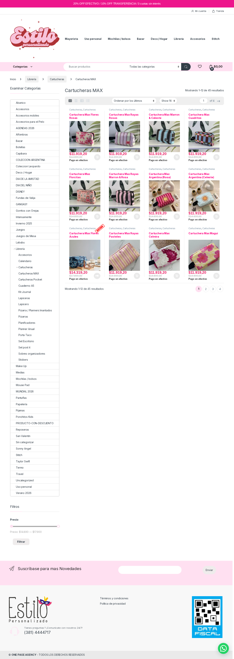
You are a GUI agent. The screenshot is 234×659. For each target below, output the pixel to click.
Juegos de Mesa (26, 236)
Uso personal (92, 38)
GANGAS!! (21, 204)
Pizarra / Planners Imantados (35, 310)
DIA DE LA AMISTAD (27, 178)
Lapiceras (24, 298)
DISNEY (20, 191)
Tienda (220, 10)
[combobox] (95, 66)
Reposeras (22, 429)
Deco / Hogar (159, 38)
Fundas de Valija (25, 197)
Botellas (20, 147)
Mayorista (71, 38)
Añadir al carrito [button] (96, 157)
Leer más (97, 276)
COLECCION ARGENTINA (30, 159)
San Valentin (23, 436)
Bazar (140, 38)
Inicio (13, 79)
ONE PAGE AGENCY (24, 654)
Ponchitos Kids (24, 416)
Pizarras (23, 316)
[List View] (88, 100)
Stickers (23, 359)
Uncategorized (25, 480)
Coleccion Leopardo (28, 166)
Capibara (21, 153)
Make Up (21, 366)
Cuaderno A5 (26, 285)
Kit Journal (24, 291)
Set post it (24, 347)
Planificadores (26, 322)
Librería (179, 38)
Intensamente (24, 217)
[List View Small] (82, 100)
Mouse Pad (22, 385)
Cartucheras (57, 79)
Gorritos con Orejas (27, 210)
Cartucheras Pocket (30, 279)
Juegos (20, 229)
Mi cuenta (200, 10)
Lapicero (23, 304)
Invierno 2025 (24, 223)
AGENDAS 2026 (25, 128)
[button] (223, 648)
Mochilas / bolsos (119, 38)
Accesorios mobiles (27, 115)
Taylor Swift (23, 461)
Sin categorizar (25, 442)
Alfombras (22, 134)
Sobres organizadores (31, 353)
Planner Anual (26, 329)
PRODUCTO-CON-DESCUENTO (35, 423)
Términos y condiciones (114, 598)
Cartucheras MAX (28, 273)
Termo (20, 467)
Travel (19, 473)
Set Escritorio (26, 341)
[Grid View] (70, 100)
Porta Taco (25, 335)
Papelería (21, 404)
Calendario (24, 261)
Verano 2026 (23, 492)
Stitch (216, 38)
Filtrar (21, 541)
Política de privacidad (113, 603)
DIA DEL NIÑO (24, 185)
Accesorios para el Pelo (30, 121)
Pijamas (20, 410)
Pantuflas (21, 397)
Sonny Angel (23, 448)
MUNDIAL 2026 (25, 391)
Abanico (21, 102)
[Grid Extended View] (76, 100)
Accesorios (197, 38)
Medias (20, 372)
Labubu (20, 242)
